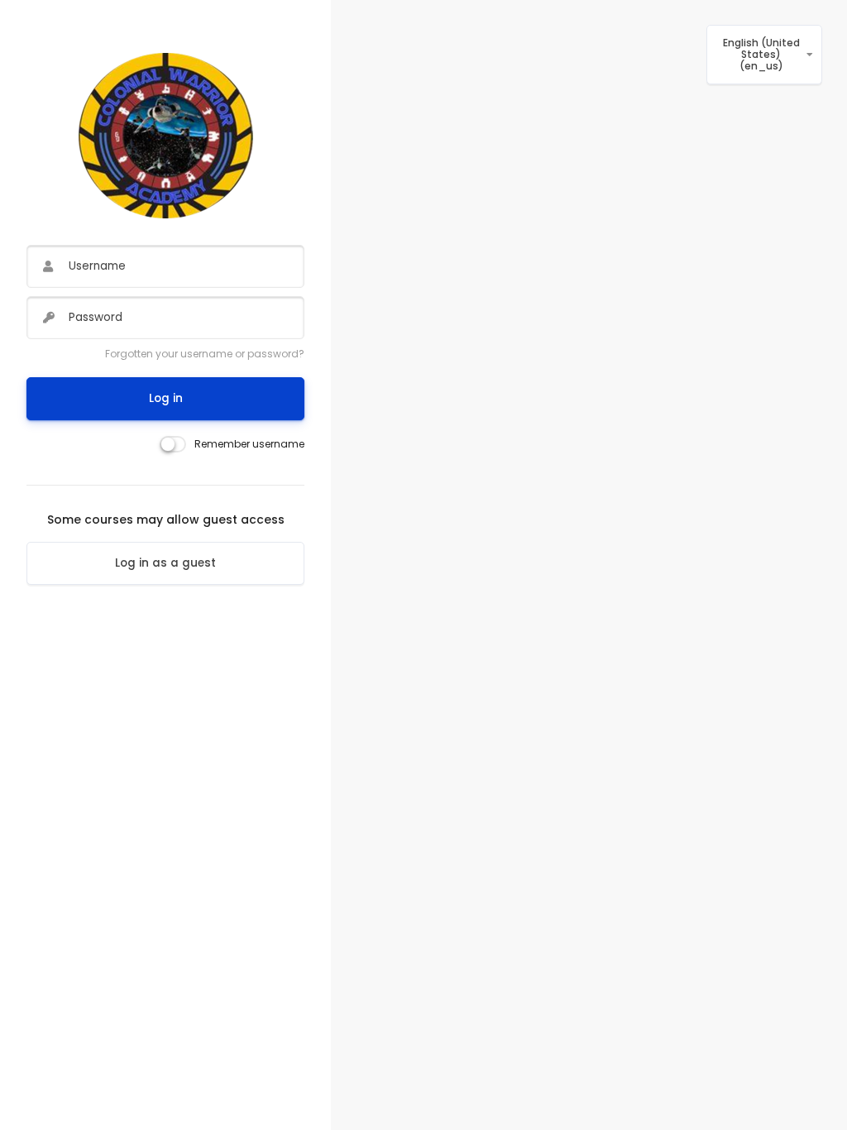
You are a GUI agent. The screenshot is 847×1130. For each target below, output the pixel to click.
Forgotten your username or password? (204, 354)
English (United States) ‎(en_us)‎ (761, 55)
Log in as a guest (165, 563)
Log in (166, 398)
